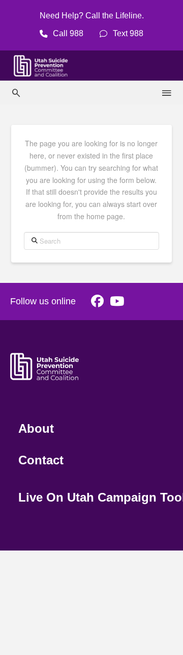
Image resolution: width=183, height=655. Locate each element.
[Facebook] (97, 301)
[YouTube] (117, 301)
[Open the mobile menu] (167, 93)
